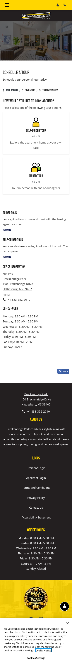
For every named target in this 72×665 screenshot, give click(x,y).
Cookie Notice (43, 650)
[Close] (68, 623)
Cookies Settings (36, 658)
